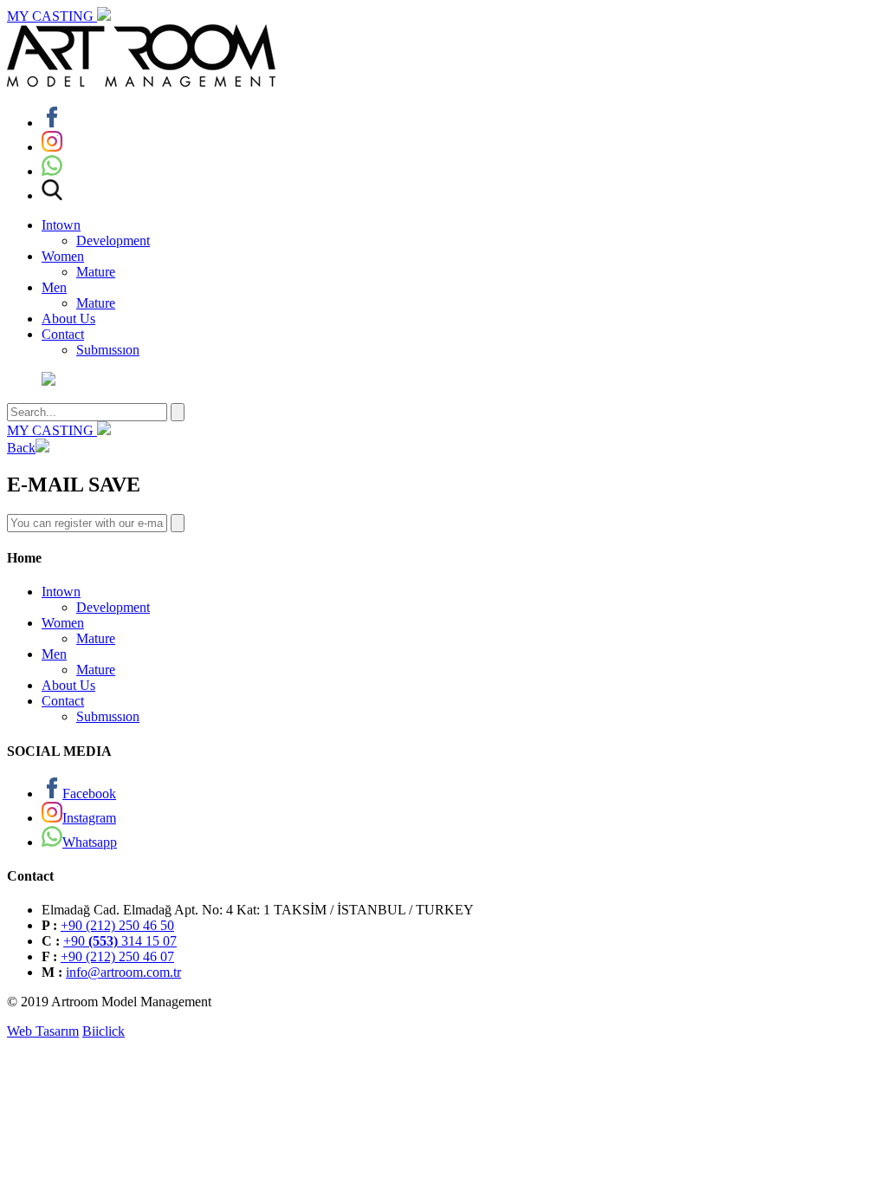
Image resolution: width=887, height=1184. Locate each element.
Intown (61, 225)
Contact (63, 334)
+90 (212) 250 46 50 (117, 925)
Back (21, 447)
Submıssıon (107, 349)
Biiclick (103, 1031)
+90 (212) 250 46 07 (117, 956)
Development (113, 240)
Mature (95, 271)
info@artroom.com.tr (123, 972)
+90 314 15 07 (120, 941)
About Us (68, 318)
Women (63, 256)
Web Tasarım (43, 1031)
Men (54, 287)
